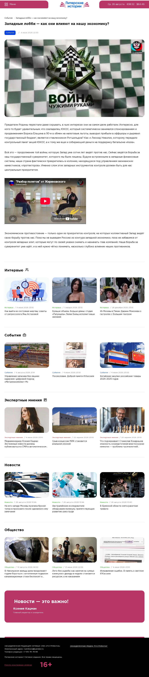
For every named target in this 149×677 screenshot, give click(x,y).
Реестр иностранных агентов (18, 665)
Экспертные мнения (14, 437)
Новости (9, 502)
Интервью (9, 307)
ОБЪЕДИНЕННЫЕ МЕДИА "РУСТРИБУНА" (89, 646)
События (10, 32)
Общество (9, 567)
